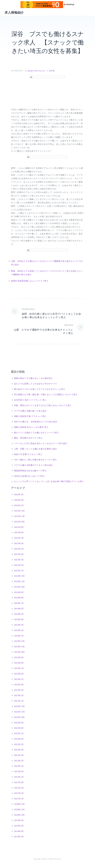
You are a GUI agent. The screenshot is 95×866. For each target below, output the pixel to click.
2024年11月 (19, 581)
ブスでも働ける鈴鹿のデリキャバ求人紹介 (33, 465)
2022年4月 (19, 749)
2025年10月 (19, 521)
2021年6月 (19, 771)
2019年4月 (19, 831)
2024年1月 (19, 635)
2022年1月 (19, 766)
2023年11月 (19, 646)
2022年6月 (19, 739)
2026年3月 (19, 494)
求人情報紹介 (14, 12)
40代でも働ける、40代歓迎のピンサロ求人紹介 (35, 421)
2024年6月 (19, 608)
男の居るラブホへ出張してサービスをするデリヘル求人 (39, 389)
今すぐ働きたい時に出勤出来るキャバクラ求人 (35, 459)
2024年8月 (19, 597)
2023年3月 (19, 690)
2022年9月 (19, 722)
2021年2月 (19, 793)
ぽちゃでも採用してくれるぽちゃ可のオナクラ (35, 383)
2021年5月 (19, 777)
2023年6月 (19, 673)
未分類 (51, 70)
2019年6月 (19, 820)
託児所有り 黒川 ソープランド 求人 (30, 400)
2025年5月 (19, 548)
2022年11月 (19, 711)
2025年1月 (19, 570)
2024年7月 (19, 603)
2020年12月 (19, 804)
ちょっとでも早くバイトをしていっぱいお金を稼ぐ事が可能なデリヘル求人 (49, 481)
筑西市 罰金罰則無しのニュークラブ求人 (29, 280)
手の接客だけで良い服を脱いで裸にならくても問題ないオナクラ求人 (46, 394)
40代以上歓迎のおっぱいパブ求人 (29, 476)
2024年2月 (19, 630)
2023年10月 (19, 652)
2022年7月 (19, 733)
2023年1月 (19, 701)
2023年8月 (19, 662)
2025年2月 (19, 565)
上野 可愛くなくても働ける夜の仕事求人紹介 (35, 448)
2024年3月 (19, 624)
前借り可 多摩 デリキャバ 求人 (28, 454)
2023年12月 (19, 641)
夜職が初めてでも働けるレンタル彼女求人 (33, 378)
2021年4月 (19, 782)
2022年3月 (19, 755)
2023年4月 (19, 684)
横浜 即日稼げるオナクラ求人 (28, 438)
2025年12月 (19, 510)
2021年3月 (19, 787)
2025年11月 (19, 516)
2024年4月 (19, 619)
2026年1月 (19, 505)
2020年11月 (19, 809)
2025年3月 (19, 559)
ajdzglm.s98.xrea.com (36, 70)
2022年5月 (19, 744)
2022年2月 (19, 760)
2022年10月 (19, 717)
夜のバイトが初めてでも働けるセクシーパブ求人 (36, 432)
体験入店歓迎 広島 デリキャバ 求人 (30, 416)
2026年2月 (19, 500)
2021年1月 (19, 798)
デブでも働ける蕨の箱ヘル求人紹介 (30, 410)
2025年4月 (19, 554)
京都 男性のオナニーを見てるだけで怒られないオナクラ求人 (42, 405)
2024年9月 (19, 592)
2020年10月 (19, 814)
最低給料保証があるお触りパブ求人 (30, 470)
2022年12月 (19, 706)
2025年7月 (19, 538)
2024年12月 (19, 576)
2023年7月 (19, 668)
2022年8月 (19, 728)
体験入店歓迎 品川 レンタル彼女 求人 (31, 427)
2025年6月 (19, 543)
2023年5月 (19, 679)
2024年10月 (19, 586)
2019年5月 (19, 825)
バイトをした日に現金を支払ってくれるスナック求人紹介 (40, 443)
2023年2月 (19, 695)
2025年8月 (19, 532)
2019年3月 (19, 836)
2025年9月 (19, 527)
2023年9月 (19, 657)
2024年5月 (19, 614)
